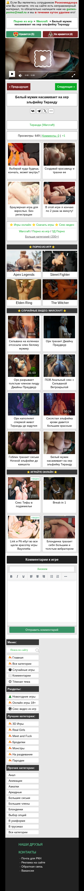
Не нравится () (63, 33)
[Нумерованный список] (58, 576)
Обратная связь (32, 866)
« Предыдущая (18, 86)
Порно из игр (23, 21)
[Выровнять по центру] (37, 576)
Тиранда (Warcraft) (42, 124)
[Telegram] (39, 111)
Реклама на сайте (33, 862)
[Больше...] (66, 576)
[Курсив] (17, 576)
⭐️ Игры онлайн (20, 224)
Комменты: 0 (50, 135)
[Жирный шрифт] (11, 576)
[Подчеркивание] (23, 576)
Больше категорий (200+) (42, 236)
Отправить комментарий (41, 629)
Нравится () (26, 33)
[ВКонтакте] (32, 111)
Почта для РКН (31, 858)
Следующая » (66, 86)
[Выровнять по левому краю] (31, 576)
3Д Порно (58, 231)
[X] (45, 111)
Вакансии (27, 870)
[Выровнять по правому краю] (44, 576)
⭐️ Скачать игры (43, 224)
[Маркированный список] (52, 576)
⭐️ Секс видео (64, 224)
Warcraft (42, 21)
